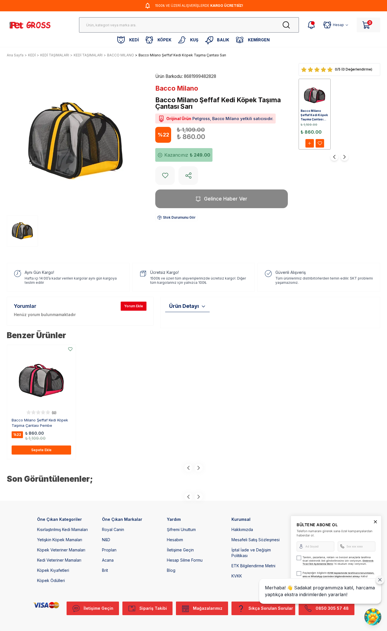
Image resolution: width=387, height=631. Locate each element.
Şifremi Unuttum (181, 529)
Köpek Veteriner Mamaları (61, 549)
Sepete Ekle (41, 450)
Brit (105, 570)
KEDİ (32, 55)
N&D (106, 539)
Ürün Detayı (184, 306)
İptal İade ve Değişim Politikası (251, 552)
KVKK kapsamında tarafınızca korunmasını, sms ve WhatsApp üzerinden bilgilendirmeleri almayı (338, 575)
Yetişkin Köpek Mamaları (59, 539)
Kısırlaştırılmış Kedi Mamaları (62, 529)
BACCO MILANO (120, 55)
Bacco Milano (176, 88)
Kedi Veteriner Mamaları (59, 560)
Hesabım (175, 539)
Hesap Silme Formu (185, 560)
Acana (108, 560)
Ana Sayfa (15, 55)
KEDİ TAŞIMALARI (54, 55)
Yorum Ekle (133, 306)
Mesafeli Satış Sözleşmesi (255, 539)
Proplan (109, 549)
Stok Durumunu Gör (179, 217)
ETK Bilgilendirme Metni (253, 565)
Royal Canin (113, 529)
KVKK (236, 576)
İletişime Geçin (180, 549)
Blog (171, 570)
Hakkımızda (242, 529)
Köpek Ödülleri (51, 580)
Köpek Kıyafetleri (53, 570)
